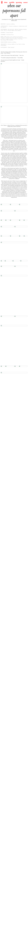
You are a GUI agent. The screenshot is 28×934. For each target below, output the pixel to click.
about (5, 2)
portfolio (11, 2)
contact (25, 2)
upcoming (19, 2)
